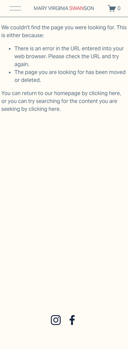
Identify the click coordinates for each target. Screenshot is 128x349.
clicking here (104, 93)
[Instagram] (56, 320)
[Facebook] (72, 320)
